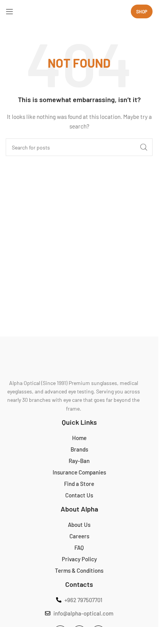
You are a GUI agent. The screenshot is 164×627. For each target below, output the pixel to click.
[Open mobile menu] (9, 11)
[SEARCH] (144, 147)
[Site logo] (79, 11)
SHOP (141, 11)
